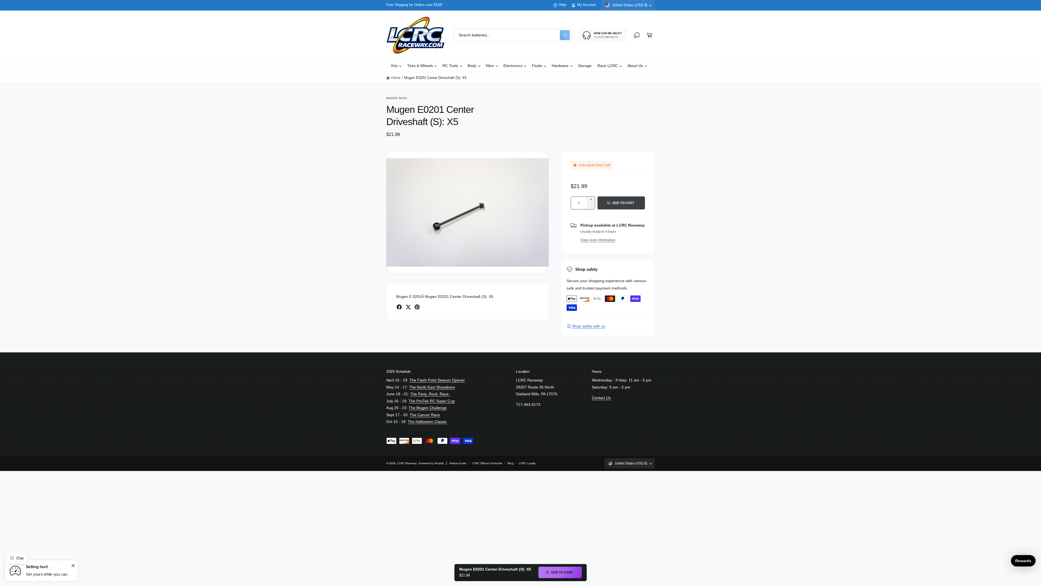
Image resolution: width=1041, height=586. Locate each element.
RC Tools (450, 66)
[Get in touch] (636, 35)
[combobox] (512, 35)
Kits (394, 66)
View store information (597, 240)
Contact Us (601, 398)
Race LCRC (607, 66)
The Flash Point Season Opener (437, 380)
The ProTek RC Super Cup (432, 401)
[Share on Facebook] (399, 307)
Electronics (512, 66)
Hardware (560, 66)
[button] (649, 35)
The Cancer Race (425, 415)
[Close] (73, 565)
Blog (510, 463)
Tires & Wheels (420, 66)
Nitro (490, 66)
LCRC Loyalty (527, 463)
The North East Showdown (432, 387)
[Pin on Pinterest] (417, 307)
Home (395, 78)
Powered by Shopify (431, 463)
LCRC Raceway (406, 463)
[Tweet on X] (408, 307)
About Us (635, 66)
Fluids (537, 66)
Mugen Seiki (396, 98)
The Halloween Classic (427, 422)
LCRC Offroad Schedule (487, 463)
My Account (586, 5)
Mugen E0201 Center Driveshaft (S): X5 (435, 78)
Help (562, 5)
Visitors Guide (458, 463)
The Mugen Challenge (428, 408)
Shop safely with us (588, 326)
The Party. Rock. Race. (430, 394)
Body (472, 66)
